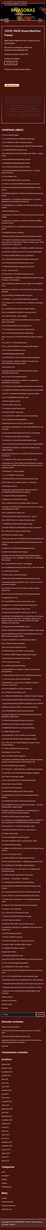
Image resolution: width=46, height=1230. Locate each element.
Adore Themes (9, 1224)
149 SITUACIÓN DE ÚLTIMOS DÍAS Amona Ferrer (18, 263)
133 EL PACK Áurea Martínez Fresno (14, 350)
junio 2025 (5, 1083)
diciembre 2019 (7, 1116)
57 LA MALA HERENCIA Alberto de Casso (15, 748)
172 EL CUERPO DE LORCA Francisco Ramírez (17, 142)
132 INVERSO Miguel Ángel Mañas (13, 354)
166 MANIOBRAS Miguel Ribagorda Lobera (16, 163)
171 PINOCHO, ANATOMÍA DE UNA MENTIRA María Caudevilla (22, 146)
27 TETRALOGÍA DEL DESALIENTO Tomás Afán (17, 875)
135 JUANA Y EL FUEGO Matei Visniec (14, 343)
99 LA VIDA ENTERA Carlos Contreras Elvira (16, 531)
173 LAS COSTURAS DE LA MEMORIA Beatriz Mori (18, 139)
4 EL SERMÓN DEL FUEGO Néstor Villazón (15, 967)
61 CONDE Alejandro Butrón (11, 731)
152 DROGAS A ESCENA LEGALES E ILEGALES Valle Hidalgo (21, 252)
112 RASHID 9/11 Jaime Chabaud (13, 471)
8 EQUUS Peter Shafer (9, 952)
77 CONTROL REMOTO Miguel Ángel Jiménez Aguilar (19, 654)
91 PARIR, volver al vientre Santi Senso (14, 575)
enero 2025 (5, 1086)
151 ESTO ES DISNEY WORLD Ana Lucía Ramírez (18, 255)
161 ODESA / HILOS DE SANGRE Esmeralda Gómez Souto (21, 184)
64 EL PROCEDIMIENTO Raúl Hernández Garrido (18, 711)
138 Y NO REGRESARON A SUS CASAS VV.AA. (17, 326)
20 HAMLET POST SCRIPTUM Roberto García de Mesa (19, 905)
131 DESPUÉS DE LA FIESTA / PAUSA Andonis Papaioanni (21, 357)
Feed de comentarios (8, 1205)
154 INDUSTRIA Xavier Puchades (12, 232)
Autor (3, 1172)
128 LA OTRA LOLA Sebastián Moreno (14, 377)
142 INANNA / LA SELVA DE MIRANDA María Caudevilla (20, 299)
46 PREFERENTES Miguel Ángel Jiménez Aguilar (17, 791)
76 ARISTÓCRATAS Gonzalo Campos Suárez (16, 658)
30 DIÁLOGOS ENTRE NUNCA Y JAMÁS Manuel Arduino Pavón (22, 861)
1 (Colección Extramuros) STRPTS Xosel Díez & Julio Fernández (22, 703)
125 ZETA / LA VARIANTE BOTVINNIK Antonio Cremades (20, 394)
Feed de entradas (7, 1202)
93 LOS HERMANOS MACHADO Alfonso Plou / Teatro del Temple (23, 567)
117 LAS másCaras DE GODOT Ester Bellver (16, 436)
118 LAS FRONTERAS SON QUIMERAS (14, 419)
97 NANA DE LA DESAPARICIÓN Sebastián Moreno (18, 548)
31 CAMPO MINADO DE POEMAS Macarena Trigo (18, 858)
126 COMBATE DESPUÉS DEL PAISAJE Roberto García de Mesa (22, 390)
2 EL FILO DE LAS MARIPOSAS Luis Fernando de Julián (20, 976)
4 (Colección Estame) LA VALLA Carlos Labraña (17, 423)
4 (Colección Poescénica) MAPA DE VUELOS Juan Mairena (21, 433)
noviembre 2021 (7, 1101)
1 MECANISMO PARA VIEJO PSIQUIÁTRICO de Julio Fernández (22, 980)
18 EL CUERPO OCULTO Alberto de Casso (15, 913)
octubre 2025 (6, 1075)
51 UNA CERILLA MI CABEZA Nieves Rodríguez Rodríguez (21, 773)
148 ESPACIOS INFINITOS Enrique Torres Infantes (18, 266)
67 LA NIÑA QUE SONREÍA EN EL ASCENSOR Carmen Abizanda (22, 696)
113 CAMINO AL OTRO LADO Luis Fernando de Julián (19, 459)
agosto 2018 (6, 1153)
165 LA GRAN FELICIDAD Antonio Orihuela (16, 167)
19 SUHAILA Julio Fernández (11, 909)
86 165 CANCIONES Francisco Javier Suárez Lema (18, 601)
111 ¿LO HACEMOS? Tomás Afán (13, 475)
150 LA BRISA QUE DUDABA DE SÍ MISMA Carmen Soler (20, 259)
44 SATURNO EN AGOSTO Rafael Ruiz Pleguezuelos (19, 801)
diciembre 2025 (7, 1068)
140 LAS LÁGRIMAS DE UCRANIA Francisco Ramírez (19, 312)
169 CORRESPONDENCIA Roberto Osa (14, 150)
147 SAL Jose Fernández (10, 270)
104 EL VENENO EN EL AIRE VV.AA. (13, 513)
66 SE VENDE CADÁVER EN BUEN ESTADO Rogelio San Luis (21, 700)
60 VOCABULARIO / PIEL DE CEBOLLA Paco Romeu (19, 735)
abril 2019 (5, 1131)
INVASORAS (23, 10)
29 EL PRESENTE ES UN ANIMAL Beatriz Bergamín (18, 865)
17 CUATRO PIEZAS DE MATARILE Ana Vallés (16, 916)
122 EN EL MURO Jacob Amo (11, 405)
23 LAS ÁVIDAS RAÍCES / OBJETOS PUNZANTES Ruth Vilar (21, 892)
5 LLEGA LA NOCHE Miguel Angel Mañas (15, 963)
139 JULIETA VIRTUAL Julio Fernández (14, 316)
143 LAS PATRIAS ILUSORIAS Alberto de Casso (17, 295)
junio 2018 (5, 1157)
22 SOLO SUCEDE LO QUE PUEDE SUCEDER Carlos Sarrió (20, 895)
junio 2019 (5, 1127)
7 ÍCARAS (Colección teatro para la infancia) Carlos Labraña (21, 236)
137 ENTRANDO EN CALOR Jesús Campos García (18, 329)
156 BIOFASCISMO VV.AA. (10, 211)
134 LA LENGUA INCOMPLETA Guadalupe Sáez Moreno (20, 346)
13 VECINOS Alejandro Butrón (11, 933)
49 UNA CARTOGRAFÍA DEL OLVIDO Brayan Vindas (19, 780)
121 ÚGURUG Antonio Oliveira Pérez (13, 408)
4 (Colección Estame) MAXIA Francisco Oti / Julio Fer (19, 612)
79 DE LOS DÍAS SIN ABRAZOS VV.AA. (14, 647)
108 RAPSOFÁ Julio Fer (9, 486)
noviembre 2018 (7, 1146)
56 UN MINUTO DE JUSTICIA (11, 752)
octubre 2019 (6, 1123)
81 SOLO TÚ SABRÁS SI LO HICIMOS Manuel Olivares (19, 640)
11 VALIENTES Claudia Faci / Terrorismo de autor (18, 941)
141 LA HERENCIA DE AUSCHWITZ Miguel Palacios (18, 309)
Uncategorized (6, 1187)
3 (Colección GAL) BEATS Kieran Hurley (14, 499)
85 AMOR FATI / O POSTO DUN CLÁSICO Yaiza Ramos (19, 605)
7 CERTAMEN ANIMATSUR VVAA (12, 955)
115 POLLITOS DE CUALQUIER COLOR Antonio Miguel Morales (22, 444)
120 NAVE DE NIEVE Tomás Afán (12, 412)
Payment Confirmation (9, 1000)
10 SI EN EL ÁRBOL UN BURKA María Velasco (17, 944)
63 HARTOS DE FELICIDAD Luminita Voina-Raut (17, 724)
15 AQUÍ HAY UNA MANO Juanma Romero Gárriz (18, 924)
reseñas (4, 1183)
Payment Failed (7, 1004)
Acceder (4, 1198)
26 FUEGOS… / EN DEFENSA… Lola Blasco (15, 879)
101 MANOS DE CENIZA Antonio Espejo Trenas (17, 524)
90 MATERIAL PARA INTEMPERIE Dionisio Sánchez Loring (21, 578)
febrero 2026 (6, 1064)
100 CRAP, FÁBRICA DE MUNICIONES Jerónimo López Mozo (21, 527)
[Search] (40, 20)
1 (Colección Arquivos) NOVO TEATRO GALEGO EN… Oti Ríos (22, 987)
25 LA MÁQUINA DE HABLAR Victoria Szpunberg (18, 882)
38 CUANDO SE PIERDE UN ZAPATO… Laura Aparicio (19, 830)
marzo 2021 (6, 1105)
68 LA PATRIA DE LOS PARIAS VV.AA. (14, 692)
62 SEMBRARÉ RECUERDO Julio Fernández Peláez (18, 728)
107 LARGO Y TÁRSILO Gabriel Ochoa (14, 496)
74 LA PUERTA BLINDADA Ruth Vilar (13, 666)
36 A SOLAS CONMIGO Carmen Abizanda (15, 837)
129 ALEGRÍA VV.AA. (8, 367)
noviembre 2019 (7, 1120)
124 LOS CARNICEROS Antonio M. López (15, 397)
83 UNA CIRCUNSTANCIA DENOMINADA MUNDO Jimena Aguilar (23, 630)
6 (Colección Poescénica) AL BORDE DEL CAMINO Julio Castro (22, 248)
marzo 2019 (6, 1135)
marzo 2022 (6, 1098)
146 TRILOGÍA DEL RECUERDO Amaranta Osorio (18, 274)
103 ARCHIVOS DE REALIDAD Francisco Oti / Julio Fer (19, 516)
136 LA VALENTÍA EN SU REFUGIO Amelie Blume (18, 333)
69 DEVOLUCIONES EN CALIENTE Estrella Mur (17, 689)
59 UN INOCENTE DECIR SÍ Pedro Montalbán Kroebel (19, 739)
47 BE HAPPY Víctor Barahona (12, 788)
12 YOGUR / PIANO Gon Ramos (12, 937)
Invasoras (5, 1008)
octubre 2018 (6, 1149)
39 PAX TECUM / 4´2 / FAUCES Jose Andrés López (18, 826)
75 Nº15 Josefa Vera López (11, 662)
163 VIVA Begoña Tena (9, 176)
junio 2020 (5, 1112)
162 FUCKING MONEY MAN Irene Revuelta (16, 180)
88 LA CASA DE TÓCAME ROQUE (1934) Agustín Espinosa (21, 594)
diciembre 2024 (7, 1090)
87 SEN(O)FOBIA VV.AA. (10, 598)
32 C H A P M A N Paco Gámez (12, 854)
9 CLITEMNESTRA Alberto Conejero (13, 948)
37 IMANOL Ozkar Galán (10, 833)
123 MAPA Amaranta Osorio (11, 401)
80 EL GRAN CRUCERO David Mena (13, 643)
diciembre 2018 (7, 1142)
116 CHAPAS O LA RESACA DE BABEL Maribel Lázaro (19, 440)
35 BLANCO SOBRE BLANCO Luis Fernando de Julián (19, 841)
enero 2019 (5, 1138)
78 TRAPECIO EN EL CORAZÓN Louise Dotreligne (18, 651)
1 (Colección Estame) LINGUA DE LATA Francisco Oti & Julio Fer (23, 984)
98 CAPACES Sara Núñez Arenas (12, 535)
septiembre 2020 (7, 1109)
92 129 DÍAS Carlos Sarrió (10, 571)
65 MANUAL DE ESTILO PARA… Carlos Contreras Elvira (20, 707)
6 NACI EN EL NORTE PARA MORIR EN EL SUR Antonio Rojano (22, 959)
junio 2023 (5, 1094)
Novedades (5, 1176)
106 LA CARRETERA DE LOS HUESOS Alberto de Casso (20, 503)
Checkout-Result (7, 997)
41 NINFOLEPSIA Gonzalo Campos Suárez (16, 816)
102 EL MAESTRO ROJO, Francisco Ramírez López (18, 520)
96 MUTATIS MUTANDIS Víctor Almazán (15, 552)
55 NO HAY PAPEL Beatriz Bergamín (13, 756)
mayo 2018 (5, 1161)
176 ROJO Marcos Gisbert (10, 135)
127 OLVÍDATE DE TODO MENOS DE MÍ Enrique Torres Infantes (22, 386)
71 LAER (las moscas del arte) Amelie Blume (16, 679)
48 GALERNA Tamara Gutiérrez (12, 784)
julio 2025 (5, 1079)
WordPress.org (7, 1209)
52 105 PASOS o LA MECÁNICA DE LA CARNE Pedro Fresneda (22, 769)
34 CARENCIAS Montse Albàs (11, 844)
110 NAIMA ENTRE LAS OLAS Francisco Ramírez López (20, 479)
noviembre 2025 (7, 1072)
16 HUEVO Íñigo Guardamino (11, 920)
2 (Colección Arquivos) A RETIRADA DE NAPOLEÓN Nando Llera (23, 539)
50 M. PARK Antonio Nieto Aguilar (13, 777)
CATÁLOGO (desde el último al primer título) (16, 1036)
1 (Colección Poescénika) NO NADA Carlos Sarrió (18, 720)
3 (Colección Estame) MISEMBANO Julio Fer (16, 626)
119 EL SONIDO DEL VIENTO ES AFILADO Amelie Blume (20, 416)
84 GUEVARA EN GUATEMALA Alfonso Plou (16, 609)
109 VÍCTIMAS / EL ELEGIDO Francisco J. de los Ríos (19, 482)
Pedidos (4, 1179)
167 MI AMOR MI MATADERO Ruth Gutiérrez (16, 159)
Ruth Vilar (5, 1046)
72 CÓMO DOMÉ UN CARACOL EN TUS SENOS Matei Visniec (21, 675)
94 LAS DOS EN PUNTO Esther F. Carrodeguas (17, 564)
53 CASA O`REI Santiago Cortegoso (13, 765)
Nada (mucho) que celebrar (11, 1027)
